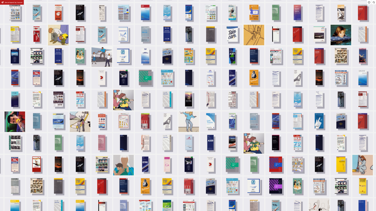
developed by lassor (14, 2)
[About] (369, 2)
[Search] (373, 2)
